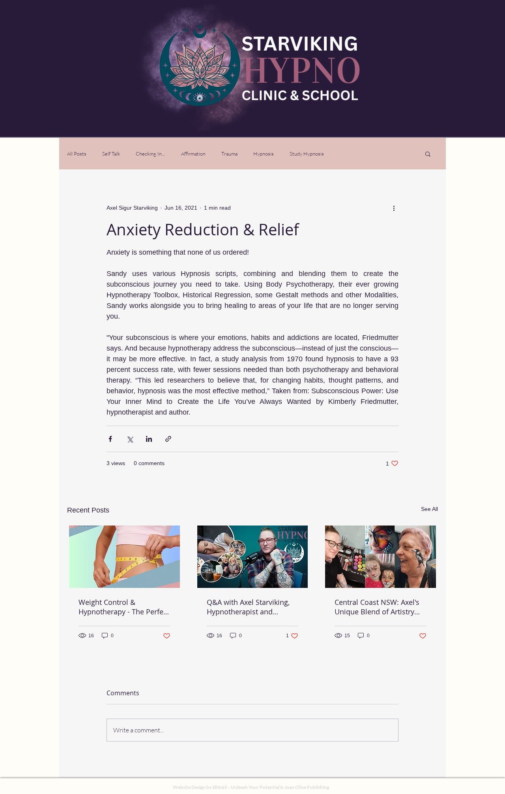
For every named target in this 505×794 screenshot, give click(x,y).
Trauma (229, 153)
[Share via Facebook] (110, 439)
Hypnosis (263, 153)
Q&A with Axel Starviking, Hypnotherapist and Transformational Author (248, 606)
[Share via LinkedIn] (149, 439)
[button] (428, 153)
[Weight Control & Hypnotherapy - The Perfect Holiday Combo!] (124, 557)
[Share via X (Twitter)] (129, 439)
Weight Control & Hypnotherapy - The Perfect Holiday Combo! (124, 606)
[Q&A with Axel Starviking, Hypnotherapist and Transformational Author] (252, 557)
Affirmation (193, 153)
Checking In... (150, 153)
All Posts (76, 153)
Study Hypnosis (307, 153)
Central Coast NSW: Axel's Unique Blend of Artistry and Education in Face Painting (377, 606)
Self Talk (111, 153)
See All (429, 509)
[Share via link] (168, 439)
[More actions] (393, 207)
